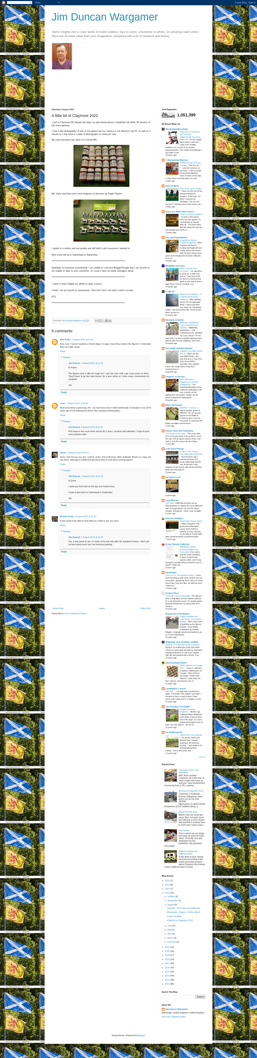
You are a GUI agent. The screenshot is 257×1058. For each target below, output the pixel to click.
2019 (167, 955)
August (170, 904)
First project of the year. (175, 433)
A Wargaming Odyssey (176, 160)
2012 (167, 984)
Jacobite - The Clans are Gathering (183, 908)
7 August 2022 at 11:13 (92, 476)
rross (62, 403)
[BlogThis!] (100, 320)
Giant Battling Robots (176, 663)
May (169, 929)
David (63, 452)
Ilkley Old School (173, 405)
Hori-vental (184, 830)
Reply (63, 351)
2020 (167, 951)
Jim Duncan (74, 363)
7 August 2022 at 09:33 (78, 452)
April (169, 934)
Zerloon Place (172, 593)
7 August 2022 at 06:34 (77, 403)
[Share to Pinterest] (110, 320)
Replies (66, 357)
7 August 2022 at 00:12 (83, 339)
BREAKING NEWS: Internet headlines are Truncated (189, 549)
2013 (167, 980)
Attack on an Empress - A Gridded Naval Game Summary (190, 296)
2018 (167, 959)
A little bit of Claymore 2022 (180, 920)
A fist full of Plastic (174, 449)
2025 (167, 880)
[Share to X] (103, 320)
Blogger (141, 1035)
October (171, 896)
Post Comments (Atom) (75, 613)
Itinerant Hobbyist (174, 518)
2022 (167, 893)
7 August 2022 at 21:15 (85, 516)
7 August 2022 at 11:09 (92, 363)
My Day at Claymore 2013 (191, 791)
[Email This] (96, 320)
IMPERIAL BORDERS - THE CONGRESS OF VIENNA (190, 325)
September (172, 900)
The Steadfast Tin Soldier (177, 706)
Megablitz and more (175, 266)
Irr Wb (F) (169, 291)
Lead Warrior (171, 500)
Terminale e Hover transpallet (178, 596)
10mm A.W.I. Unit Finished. (191, 735)
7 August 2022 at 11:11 (92, 427)
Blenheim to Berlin (174, 320)
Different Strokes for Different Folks (188, 852)
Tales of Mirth (172, 186)
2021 (167, 947)
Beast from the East (188, 812)
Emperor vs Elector (175, 376)
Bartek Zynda (66, 516)
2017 (167, 963)
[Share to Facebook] (106, 320)
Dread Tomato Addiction (177, 544)
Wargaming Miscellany (176, 129)
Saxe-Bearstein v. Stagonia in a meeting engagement (189, 382)
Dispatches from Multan (177, 614)
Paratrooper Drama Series (191, 521)
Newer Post (57, 608)
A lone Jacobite (174, 916)
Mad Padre (65, 339)
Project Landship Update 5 (191, 214)
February (171, 942)
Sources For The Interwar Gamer (179, 575)
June (170, 925)
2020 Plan (169, 503)
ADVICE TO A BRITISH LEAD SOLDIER (182, 645)
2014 (167, 975)
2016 (167, 967)
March (170, 938)
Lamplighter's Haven (175, 688)
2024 (167, 885)
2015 (167, 971)
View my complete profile (173, 1017)
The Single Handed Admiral (178, 348)
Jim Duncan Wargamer (105, 17)
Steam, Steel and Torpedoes (179, 431)
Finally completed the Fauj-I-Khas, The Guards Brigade (190, 619)
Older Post (145, 608)
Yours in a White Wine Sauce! (179, 211)
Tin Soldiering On (173, 732)
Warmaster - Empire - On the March (183, 912)
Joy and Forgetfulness (176, 237)
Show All (202, 757)
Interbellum (171, 572)
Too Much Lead (172, 477)
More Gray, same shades (191, 189)
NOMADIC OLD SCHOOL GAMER (181, 642)
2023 (167, 889)
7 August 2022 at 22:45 (92, 537)
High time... (170, 691)
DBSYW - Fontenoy (188, 408)
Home (102, 608)
